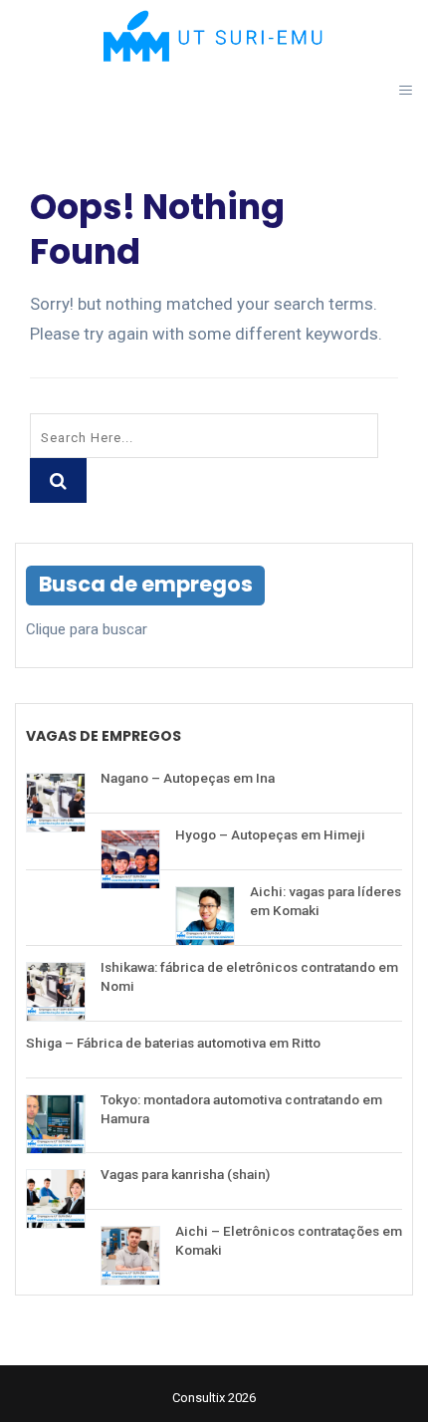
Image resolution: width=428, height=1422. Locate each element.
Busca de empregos (146, 584)
